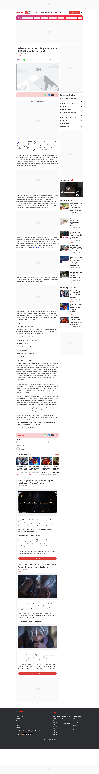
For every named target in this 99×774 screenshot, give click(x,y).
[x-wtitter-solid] (52, 95)
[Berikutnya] (59, 463)
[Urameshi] (18, 448)
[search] (67, 12)
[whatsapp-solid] (45, 95)
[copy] (56, 95)
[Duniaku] (23, 12)
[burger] (82, 12)
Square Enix (36, 248)
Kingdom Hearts (21, 142)
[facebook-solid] (48, 95)
